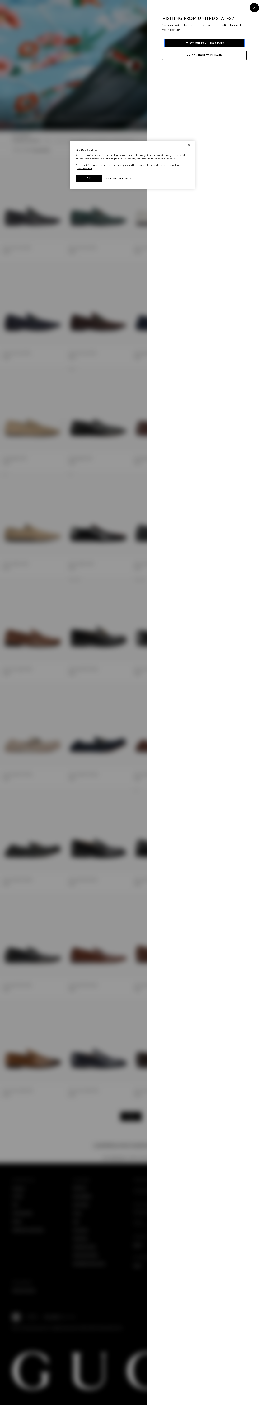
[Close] (254, 7)
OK (89, 178)
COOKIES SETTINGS (118, 178)
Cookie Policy (84, 168)
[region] (132, 165)
